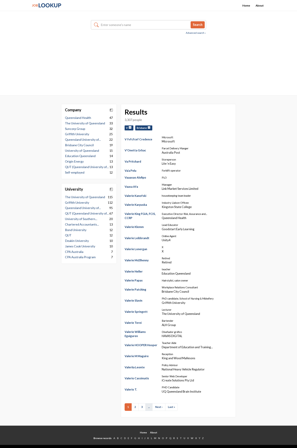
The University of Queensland (85, 123)
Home (246, 5)
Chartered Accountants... (82, 224)
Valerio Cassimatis (137, 378)
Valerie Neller (134, 271)
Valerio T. (131, 389)
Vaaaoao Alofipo (135, 177)
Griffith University (77, 134)
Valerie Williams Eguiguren (135, 334)
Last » (171, 406)
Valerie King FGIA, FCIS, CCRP (140, 216)
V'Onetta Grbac (135, 150)
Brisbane (142, 127)
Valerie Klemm (134, 227)
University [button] (74, 189)
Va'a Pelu (130, 170)
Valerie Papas (134, 280)
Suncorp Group (75, 129)
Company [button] (73, 110)
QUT (68, 235)
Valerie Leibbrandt (137, 238)
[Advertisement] (148, 60)
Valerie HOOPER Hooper (141, 345)
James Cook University (80, 246)
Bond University (75, 230)
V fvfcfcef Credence (138, 139)
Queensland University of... (83, 139)
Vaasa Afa (131, 186)
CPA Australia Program (80, 257)
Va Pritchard (133, 161)
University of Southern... (81, 219)
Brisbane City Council (79, 145)
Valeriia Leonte (135, 367)
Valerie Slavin (133, 300)
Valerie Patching (135, 289)
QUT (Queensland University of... (87, 167)
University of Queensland (82, 150)
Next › (159, 406)
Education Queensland (80, 156)
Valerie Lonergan (136, 249)
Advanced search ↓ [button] (196, 32)
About (260, 5)
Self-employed (74, 172)
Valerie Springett (136, 311)
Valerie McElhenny (137, 260)
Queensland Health (78, 118)
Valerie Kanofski (135, 196)
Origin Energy (74, 161)
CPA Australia (74, 252)
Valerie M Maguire (137, 356)
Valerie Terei (133, 322)
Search (197, 24)
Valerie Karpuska (136, 204)
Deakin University (77, 241)
